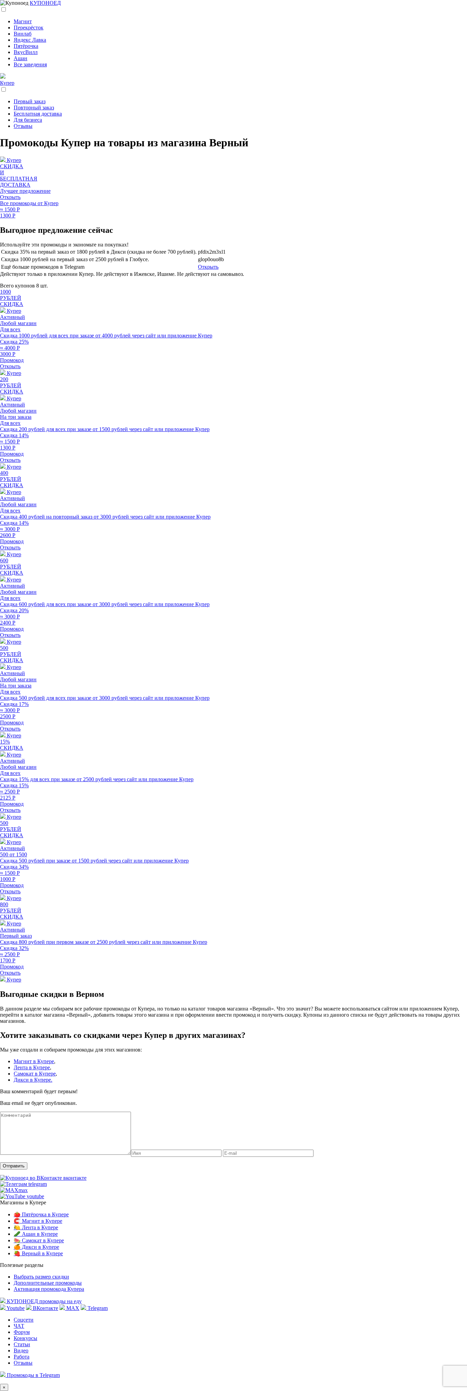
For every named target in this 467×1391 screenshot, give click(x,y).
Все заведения (30, 64)
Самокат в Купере (35, 1073)
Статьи (22, 1344)
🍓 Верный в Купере (38, 1253)
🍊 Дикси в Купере (36, 1247)
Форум (22, 1332)
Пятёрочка (26, 46)
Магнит (23, 21)
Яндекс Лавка (30, 40)
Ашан (20, 58)
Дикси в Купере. (33, 1080)
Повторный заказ (34, 107)
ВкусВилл (26, 52)
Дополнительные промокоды (48, 1283)
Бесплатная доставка (38, 114)
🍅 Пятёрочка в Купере (41, 1214)
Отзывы (23, 126)
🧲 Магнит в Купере (38, 1221)
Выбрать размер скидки (41, 1277)
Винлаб (22, 34)
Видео (21, 1350)
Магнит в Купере (34, 1061)
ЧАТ (19, 1326)
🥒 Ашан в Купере (36, 1234)
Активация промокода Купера (49, 1289)
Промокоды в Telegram (32, 1375)
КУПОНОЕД (45, 3)
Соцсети (24, 1320)
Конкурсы (25, 1338)
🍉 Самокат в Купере (39, 1240)
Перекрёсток (28, 27)
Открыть (208, 267)
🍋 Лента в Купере (36, 1227)
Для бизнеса (28, 120)
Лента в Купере (32, 1067)
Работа (21, 1357)
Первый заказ (29, 101)
